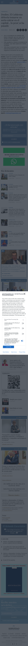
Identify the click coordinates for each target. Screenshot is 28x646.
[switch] (22, 323)
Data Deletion (6, 352)
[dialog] (14, 323)
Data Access (14, 352)
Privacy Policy (22, 352)
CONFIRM (8, 346)
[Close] (25, 294)
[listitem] (14, 320)
